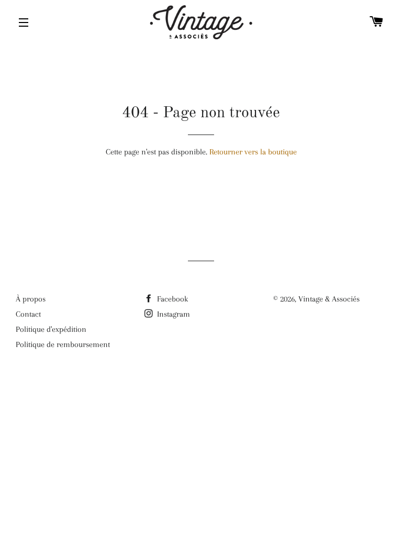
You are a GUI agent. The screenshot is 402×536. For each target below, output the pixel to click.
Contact (28, 314)
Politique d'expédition (51, 329)
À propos (31, 299)
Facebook (171, 299)
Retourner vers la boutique (253, 152)
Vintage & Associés (329, 299)
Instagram (172, 314)
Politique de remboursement (63, 344)
